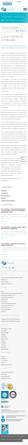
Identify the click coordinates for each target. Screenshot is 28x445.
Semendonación (5, 307)
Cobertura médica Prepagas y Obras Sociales (12, 277)
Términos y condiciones (6, 283)
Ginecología (4, 337)
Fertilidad (4, 287)
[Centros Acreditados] (3, 386)
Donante (3, 311)
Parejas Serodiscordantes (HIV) (8, 303)
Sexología (3, 347)
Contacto (4, 368)
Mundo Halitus (10, 20)
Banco (2, 291)
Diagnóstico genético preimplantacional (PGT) (11, 293)
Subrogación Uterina (6, 309)
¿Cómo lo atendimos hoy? (7, 372)
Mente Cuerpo (4, 339)
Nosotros (4, 273)
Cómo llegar (4, 374)
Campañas (4, 193)
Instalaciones (4, 279)
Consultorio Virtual (5, 376)
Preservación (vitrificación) (7, 305)
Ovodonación (4, 301)
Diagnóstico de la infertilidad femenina (10, 319)
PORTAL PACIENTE (7, 4)
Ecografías (3, 330)
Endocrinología (4, 332)
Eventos (3, 198)
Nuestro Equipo (4, 281)
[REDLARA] (9, 386)
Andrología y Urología (6, 328)
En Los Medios (19, 20)
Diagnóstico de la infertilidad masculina (10, 321)
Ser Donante (5, 1)
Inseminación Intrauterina (7, 297)
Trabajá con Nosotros (6, 378)
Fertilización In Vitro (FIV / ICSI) (8, 295)
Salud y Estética (5, 349)
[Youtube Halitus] (13, 267)
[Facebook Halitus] (2, 267)
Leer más (4, 221)
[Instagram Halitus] (9, 267)
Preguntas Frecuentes (8, 201)
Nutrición (3, 341)
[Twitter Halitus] (6, 267)
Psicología (3, 345)
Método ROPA (4, 299)
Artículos (4, 191)
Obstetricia (3, 343)
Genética (3, 335)
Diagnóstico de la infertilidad (10, 315)
